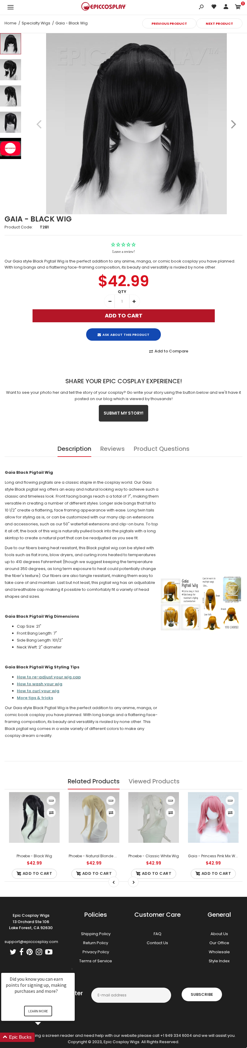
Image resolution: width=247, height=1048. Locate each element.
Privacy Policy (96, 952)
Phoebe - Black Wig (34, 855)
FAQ (157, 934)
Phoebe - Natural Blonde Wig (95, 855)
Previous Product (169, 23)
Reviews (112, 448)
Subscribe (202, 994)
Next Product (219, 23)
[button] (45, 1037)
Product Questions (161, 448)
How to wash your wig (39, 684)
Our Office (219, 943)
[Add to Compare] (51, 812)
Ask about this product (125, 334)
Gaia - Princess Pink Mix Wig (213, 855)
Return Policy (95, 943)
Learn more (38, 1011)
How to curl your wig (38, 691)
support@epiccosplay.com (31, 941)
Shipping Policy (96, 934)
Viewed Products (154, 781)
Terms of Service (95, 961)
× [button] (72, 969)
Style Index (219, 961)
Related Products (94, 781)
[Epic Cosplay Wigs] (104, 7)
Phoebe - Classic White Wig (153, 855)
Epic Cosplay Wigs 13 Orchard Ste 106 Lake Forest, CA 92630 (31, 922)
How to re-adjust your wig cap (49, 677)
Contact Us (157, 943)
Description (74, 448)
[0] (238, 8)
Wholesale (219, 952)
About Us (219, 934)
